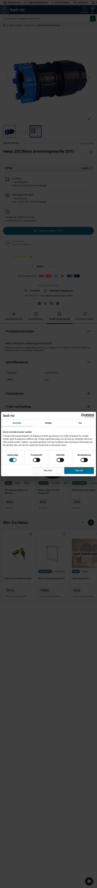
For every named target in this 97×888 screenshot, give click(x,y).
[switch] (36, 460)
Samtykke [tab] (17, 423)
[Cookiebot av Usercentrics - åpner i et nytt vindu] (83, 415)
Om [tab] (80, 423)
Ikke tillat (48, 470)
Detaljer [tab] (48, 423)
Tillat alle (79, 470)
